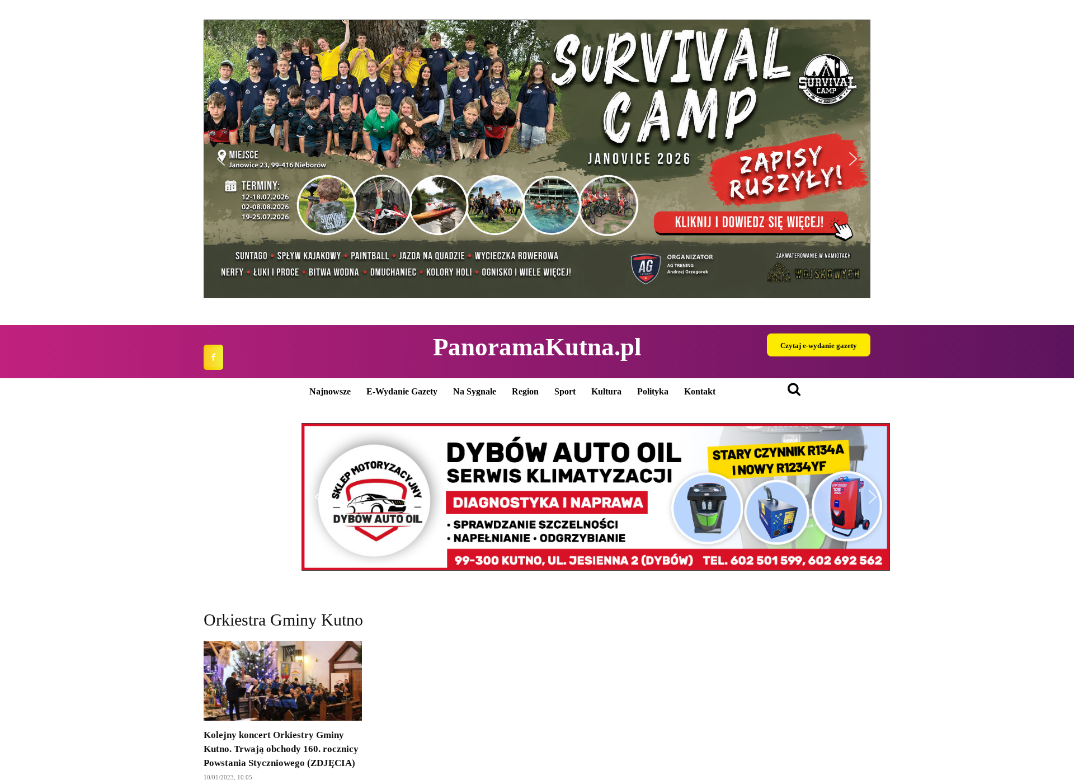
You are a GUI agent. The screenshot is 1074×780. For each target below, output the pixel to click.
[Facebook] (213, 357)
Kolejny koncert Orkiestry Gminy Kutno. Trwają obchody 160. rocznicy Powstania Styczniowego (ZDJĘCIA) (281, 749)
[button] (537, 159)
